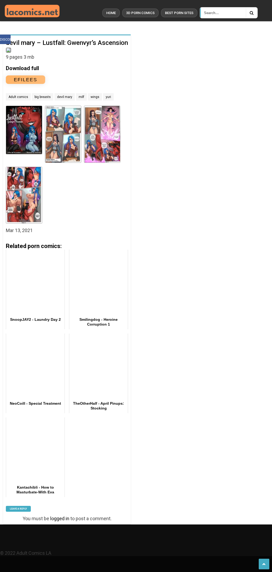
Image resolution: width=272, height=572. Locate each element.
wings (95, 97)
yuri (108, 97)
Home (111, 13)
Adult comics (18, 97)
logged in (59, 518)
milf (81, 97)
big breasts (43, 97)
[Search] (251, 12)
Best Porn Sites (179, 13)
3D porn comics (140, 13)
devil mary (64, 97)
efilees (25, 79)
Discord (5, 39)
